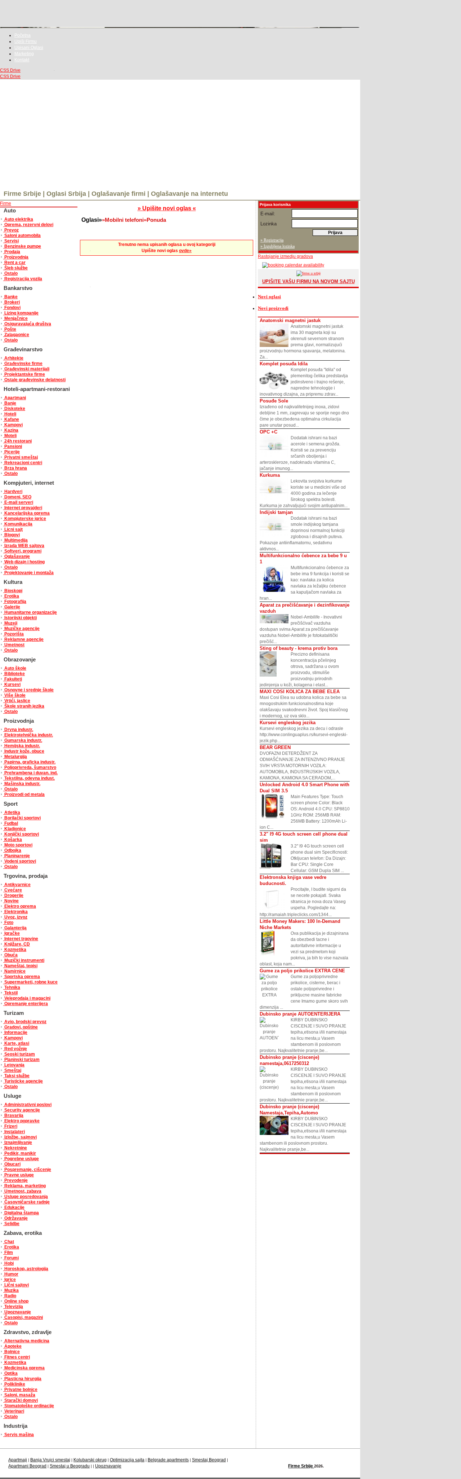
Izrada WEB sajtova (23, 545)
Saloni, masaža (19, 1394)
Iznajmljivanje (17, 1142)
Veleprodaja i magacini (26, 998)
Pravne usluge (18, 1175)
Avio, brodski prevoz (24, 1021)
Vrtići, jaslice (16, 700)
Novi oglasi (269, 296)
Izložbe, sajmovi (20, 1137)
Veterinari (13, 1411)
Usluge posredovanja (25, 1196)
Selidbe (11, 1223)
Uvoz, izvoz (15, 917)
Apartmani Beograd (27, 1466)
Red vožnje (15, 1048)
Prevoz (11, 230)
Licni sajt (13, 529)
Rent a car (14, 262)
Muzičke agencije (21, 628)
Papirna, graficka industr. (29, 762)
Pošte (9, 329)
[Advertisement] (180, 133)
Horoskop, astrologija (25, 1268)
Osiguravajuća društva (27, 323)
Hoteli (9, 414)
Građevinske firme (22, 363)
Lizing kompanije (21, 313)
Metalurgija (15, 756)
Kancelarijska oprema (26, 513)
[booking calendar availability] (291, 265)
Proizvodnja (15, 257)
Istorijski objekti (20, 617)
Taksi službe (16, 1075)
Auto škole (14, 668)
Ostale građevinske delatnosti (34, 379)
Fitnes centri (16, 1357)
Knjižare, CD (16, 944)
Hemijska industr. (21, 745)
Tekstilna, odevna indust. (29, 778)
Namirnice (14, 971)
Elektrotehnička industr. (28, 735)
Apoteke (12, 1346)
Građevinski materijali (26, 368)
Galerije (11, 606)
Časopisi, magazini (23, 1317)
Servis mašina (18, 1434)
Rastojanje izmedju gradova (285, 256)
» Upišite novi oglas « (167, 208)
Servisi (11, 240)
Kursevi (12, 684)
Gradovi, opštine (20, 1027)
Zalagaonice (16, 334)
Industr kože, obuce (23, 751)
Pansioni (12, 446)
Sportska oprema (21, 976)
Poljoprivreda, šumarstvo (29, 767)
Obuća (10, 955)
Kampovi (13, 424)
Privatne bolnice (20, 1389)
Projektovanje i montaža (28, 572)
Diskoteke (14, 408)
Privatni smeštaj (20, 457)
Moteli (10, 435)
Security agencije (21, 1110)
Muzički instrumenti (23, 960)
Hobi (8, 1263)
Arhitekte (13, 358)
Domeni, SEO (17, 496)
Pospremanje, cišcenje (27, 1169)
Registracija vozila (22, 278)
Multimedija (15, 540)
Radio (9, 1295)
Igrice (9, 1279)
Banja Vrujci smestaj (50, 1459)
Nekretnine (15, 1147)
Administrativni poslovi (27, 1104)
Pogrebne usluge (21, 1158)
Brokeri (11, 302)
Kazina (10, 430)
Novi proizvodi (273, 308)
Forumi (11, 1257)
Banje (9, 403)
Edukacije (13, 1207)
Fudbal (10, 823)
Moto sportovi (17, 845)
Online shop (15, 1301)
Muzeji (10, 623)
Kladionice (14, 828)
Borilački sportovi (22, 817)
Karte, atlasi (16, 1043)
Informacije (15, 1032)
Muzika (11, 1290)
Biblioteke (14, 673)
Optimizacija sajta (127, 1459)
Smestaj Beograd (209, 1459)
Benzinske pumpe (22, 246)
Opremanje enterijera (25, 1003)
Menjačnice (15, 318)
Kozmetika (14, 949)
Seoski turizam (19, 1054)
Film (8, 1252)
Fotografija (14, 601)
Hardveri (12, 491)
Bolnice (11, 1351)
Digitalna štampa (21, 1212)
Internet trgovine (20, 938)
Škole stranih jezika (23, 706)
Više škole (14, 695)
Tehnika (11, 987)
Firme (5, 203)
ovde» (185, 250)
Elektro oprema (19, 906)
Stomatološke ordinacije (28, 1405)
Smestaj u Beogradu (70, 1466)
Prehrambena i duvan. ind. (30, 772)
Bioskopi (12, 590)
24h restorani (17, 441)
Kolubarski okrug (90, 1459)
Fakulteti (12, 679)
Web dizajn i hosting (24, 561)
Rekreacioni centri (22, 462)
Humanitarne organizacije (30, 612)
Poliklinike (14, 1384)
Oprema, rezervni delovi (28, 224)
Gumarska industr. (22, 740)
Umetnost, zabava (22, 1191)
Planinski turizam (21, 1059)
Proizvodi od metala (24, 794)
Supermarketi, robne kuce (30, 982)
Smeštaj (12, 1070)
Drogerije (13, 895)
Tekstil (10, 992)
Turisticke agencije (23, 1081)
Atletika (11, 812)
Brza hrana (15, 468)
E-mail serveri (18, 502)
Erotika (11, 596)
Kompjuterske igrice (24, 518)
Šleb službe (15, 267)
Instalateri (14, 1131)
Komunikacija (17, 524)
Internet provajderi (22, 507)
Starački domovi (20, 1400)
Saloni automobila (22, 235)
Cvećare (12, 890)
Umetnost (13, 644)
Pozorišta (13, 634)
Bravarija (13, 1115)
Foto (8, 922)
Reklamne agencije (23, 639)
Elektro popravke (21, 1120)
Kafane (11, 419)
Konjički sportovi (21, 834)
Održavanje (15, 1218)
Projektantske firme (24, 374)
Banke (10, 296)
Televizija (13, 1306)
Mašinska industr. (21, 783)
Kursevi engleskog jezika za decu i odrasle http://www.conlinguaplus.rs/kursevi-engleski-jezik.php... (304, 731)
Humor (10, 1274)
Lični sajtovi (16, 1284)
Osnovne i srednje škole (28, 689)
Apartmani (14, 397)
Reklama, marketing (24, 1185)
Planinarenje (16, 855)
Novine (11, 900)
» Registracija (271, 240)
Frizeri (10, 1126)
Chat (8, 1241)
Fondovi (12, 307)
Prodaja (11, 251)
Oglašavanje (16, 556)
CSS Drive (10, 70)
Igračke (11, 933)
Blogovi (11, 534)
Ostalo (10, 273)
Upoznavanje (17, 1312)
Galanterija (15, 927)
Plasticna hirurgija (22, 1378)
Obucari (12, 1164)
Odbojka (12, 850)
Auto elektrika (18, 219)
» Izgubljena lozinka (277, 246)
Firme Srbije (301, 1466)
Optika (10, 1373)
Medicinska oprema (24, 1367)
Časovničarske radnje (26, 1202)
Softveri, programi (22, 551)
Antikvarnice (17, 884)
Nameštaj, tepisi (20, 965)
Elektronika (15, 911)
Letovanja (13, 1065)
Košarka (12, 839)
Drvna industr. (18, 729)
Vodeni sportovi (19, 861)
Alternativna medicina (26, 1340)
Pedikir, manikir (19, 1153)
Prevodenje (15, 1180)
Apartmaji (17, 1459)
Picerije (11, 451)
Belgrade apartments (168, 1459)
